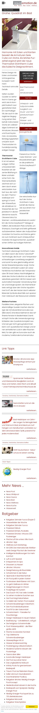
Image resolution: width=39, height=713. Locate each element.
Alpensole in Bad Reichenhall (18, 576)
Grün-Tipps (6, 462)
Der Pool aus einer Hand (16, 660)
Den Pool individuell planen (17, 606)
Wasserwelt (11, 508)
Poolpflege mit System (15, 590)
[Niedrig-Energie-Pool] (7, 471)
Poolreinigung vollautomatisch (19, 646)
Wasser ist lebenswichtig (16, 643)
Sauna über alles (13, 654)
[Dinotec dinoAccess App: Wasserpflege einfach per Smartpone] (7, 360)
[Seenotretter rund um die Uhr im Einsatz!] (7, 403)
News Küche (11, 505)
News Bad (10, 500)
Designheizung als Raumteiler (18, 570)
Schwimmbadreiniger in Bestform (20, 604)
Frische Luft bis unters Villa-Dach (19, 539)
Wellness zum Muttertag (16, 545)
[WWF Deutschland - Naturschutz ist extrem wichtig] (7, 450)
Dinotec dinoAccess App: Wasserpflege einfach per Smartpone (24, 362)
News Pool (10, 491)
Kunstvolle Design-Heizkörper (18, 657)
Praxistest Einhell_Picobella (17, 531)
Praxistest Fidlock (13, 528)
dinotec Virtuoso (13, 567)
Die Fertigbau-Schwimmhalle (18, 623)
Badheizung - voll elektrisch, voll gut (21, 620)
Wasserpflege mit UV (15, 640)
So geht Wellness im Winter (17, 584)
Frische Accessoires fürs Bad (18, 632)
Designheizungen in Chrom (17, 587)
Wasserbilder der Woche (16, 522)
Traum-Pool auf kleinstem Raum (19, 671)
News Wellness (12, 502)
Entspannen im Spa (14, 562)
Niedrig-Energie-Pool (22, 469)
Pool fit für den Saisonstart (17, 609)
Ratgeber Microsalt (14, 699)
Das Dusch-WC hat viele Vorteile (19, 592)
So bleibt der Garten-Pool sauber (20, 601)
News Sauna (11, 497)
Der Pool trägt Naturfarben (17, 598)
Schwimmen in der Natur (16, 573)
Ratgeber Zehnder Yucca (17, 525)
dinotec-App (11, 542)
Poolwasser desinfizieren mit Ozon (20, 581)
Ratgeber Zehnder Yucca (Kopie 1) (20, 519)
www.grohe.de (26, 132)
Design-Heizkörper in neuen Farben (21, 618)
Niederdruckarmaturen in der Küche (21, 685)
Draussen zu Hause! (14, 564)
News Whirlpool (12, 494)
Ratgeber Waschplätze (16, 702)
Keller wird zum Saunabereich (18, 674)
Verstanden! (32, 706)
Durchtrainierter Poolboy (16, 677)
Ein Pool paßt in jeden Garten (18, 578)
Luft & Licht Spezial (14, 559)
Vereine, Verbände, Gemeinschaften (15, 396)
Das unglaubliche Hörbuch (17, 663)
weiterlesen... (32, 369)
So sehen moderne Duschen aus (20, 595)
